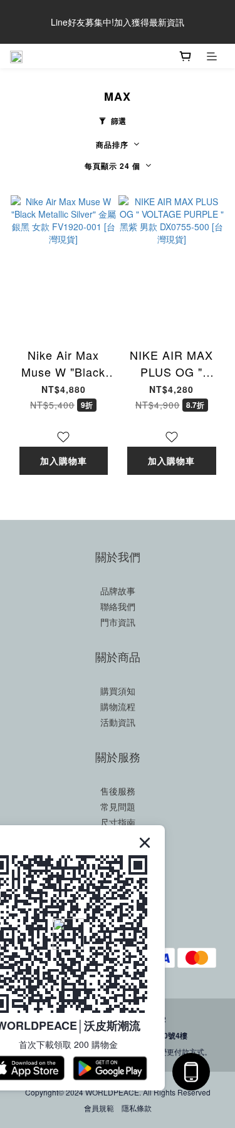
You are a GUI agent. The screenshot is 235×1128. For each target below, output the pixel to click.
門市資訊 (117, 622)
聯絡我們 (117, 606)
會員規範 (99, 1107)
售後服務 (117, 791)
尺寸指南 (117, 822)
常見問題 (117, 806)
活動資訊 (117, 722)
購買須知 (117, 690)
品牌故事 (117, 590)
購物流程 (117, 706)
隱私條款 (137, 1107)
